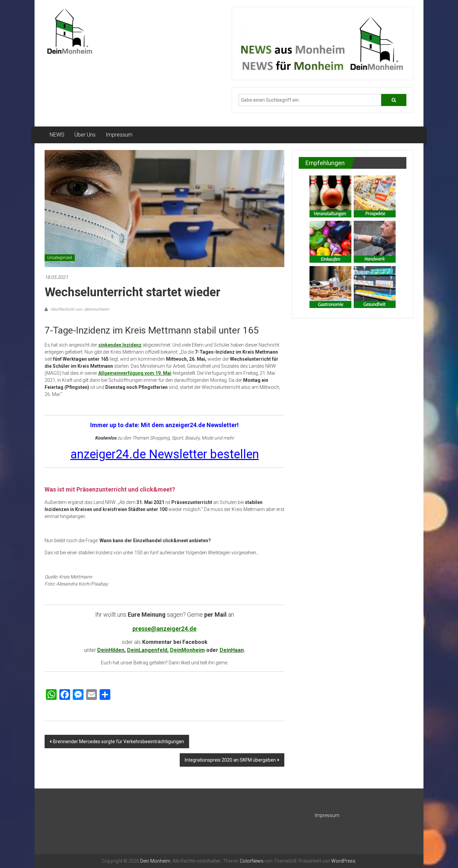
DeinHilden (110, 650)
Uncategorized (59, 257)
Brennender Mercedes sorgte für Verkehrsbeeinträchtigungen (118, 741)
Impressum (119, 135)
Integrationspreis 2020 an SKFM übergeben (230, 760)
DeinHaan (232, 650)
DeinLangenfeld (147, 650)
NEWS (57, 135)
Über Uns (85, 135)
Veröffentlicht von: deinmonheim (79, 309)
